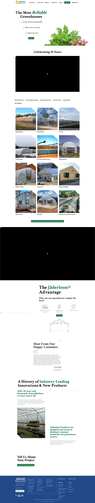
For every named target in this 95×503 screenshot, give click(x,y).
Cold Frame (30, 488)
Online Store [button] (54, 2)
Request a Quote (20, 491)
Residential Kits (66, 100)
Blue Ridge (39, 483)
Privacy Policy (51, 501)
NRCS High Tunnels (19, 100)
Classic (38, 485)
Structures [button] (31, 2)
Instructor (30, 489)
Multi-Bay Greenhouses (45, 100)
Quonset (30, 491)
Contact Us (59, 315)
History (70, 484)
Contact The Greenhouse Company (26, 465)
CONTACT (67, 2)
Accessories (61, 479)
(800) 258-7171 (75, 2)
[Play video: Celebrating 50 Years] (47, 74)
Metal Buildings (18, 103)
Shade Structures (57, 100)
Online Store (72, 479)
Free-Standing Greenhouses (32, 100)
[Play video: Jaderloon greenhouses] (47, 253)
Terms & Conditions (44, 501)
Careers (70, 487)
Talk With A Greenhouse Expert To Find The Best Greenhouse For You (47, 221)
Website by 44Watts (56, 499)
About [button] (60, 2)
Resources (71, 489)
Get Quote (31, 38)
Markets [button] (47, 2)
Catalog (70, 491)
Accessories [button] (40, 2)
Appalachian (40, 482)
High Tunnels (31, 483)
